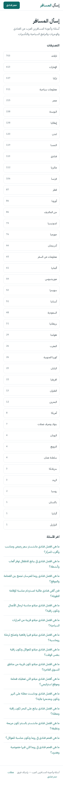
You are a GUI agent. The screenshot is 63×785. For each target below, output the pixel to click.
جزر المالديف (31, 212)
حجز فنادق (11, 5)
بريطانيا (31, 324)
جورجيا (31, 234)
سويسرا (31, 290)
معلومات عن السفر (31, 257)
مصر (31, 100)
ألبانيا (31, 513)
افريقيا (31, 379)
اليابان (31, 368)
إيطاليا (31, 123)
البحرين (31, 402)
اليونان (31, 435)
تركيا (31, 78)
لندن (31, 134)
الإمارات (31, 67)
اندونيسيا (31, 223)
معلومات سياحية (31, 89)
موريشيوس (31, 279)
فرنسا (31, 179)
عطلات (11, 772)
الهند (31, 480)
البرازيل (31, 525)
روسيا (31, 491)
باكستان (31, 502)
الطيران (31, 391)
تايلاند (31, 56)
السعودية (31, 313)
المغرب (31, 346)
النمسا (31, 145)
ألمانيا (31, 268)
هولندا (31, 335)
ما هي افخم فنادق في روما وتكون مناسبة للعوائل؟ (32, 738)
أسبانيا (31, 301)
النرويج (31, 447)
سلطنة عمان (31, 458)
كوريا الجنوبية (31, 357)
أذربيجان (31, 246)
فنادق (31, 156)
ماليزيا (31, 167)
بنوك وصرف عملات (31, 424)
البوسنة (31, 112)
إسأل (49, 5)
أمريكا (31, 413)
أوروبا (31, 201)
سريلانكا (31, 469)
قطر (31, 190)
